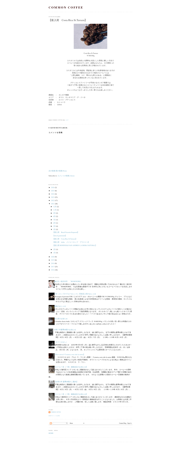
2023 (52, 197)
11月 (54, 210)
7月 (54, 220)
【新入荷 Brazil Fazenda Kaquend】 (66, 232)
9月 (54, 213)
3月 (54, 229)
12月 (54, 207)
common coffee (66, 7)
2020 (52, 257)
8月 (54, 216)
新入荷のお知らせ (61, 319)
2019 (52, 260)
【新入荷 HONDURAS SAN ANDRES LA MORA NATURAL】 (75, 245)
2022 (52, 200)
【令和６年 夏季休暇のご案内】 (66, 382)
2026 (52, 187)
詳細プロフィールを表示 (54, 415)
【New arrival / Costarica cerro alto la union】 (69, 354)
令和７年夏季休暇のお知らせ (65, 330)
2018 (52, 263)
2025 (52, 191)
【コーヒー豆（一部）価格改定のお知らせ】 (71, 367)
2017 (52, 267)
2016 (52, 270)
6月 (54, 223)
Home (65, 171)
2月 (54, 249)
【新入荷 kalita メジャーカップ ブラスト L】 (71, 242)
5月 (54, 226)
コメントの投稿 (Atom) (66, 176)
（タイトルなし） (61, 342)
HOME (51, 433)
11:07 (67, 120)
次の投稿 (52, 171)
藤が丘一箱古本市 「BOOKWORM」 (68, 281)
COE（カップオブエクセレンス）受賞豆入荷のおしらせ (75, 294)
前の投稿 (59, 171)
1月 (54, 253)
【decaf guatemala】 (60, 236)
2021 (52, 204)
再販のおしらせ (60, 306)
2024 (52, 194)
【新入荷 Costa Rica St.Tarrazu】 (68, 20)
